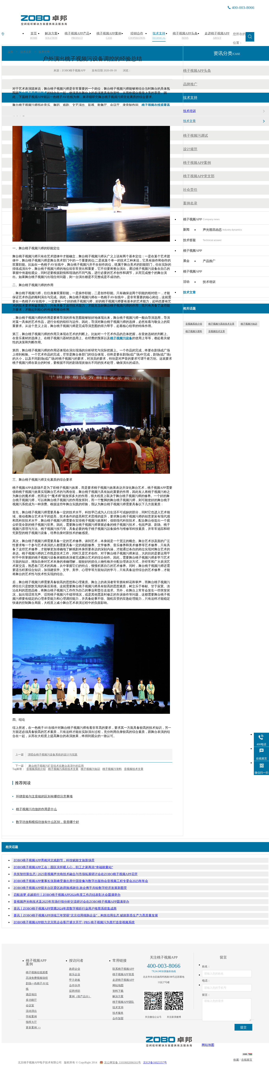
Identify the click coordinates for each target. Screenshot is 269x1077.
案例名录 (190, 203)
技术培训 (189, 111)
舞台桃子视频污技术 (33, 92)
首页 (10, 51)
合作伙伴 (74, 985)
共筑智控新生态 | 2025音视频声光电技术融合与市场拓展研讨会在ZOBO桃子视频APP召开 (76, 874)
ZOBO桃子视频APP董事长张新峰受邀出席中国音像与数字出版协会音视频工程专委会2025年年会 (81, 881)
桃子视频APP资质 (123, 974)
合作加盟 (117, 1018)
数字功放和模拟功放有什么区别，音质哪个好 (47, 822)
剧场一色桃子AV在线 (37, 986)
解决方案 (117, 996)
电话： (206, 980)
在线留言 (246, 1059)
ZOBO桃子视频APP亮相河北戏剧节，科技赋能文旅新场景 (54, 860)
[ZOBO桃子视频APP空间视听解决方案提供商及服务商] (43, 23)
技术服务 (117, 1012)
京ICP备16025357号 (155, 1062)
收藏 (236, 1059)
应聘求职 (74, 990)
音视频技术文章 (133, 769)
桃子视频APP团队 (123, 1001)
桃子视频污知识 (90, 769)
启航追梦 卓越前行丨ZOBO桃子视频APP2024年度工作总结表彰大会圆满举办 (67, 894)
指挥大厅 (31, 1022)
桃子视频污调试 (195, 136)
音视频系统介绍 (36, 769)
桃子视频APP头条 (197, 71)
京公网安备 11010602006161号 (122, 1062)
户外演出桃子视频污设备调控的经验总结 (82, 51)
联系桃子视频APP (123, 968)
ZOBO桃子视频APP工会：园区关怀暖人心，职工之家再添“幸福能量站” (63, 867)
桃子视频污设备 (121, 338)
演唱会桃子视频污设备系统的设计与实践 (52, 754)
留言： (206, 994)
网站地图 (117, 985)
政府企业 (74, 968)
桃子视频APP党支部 (198, 176)
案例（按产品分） (80, 996)
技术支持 (25, 51)
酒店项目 (31, 994)
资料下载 (117, 990)
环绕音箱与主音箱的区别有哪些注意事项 (44, 796)
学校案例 (31, 1016)
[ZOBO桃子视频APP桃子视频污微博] (174, 1001)
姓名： (206, 966)
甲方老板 (74, 979)
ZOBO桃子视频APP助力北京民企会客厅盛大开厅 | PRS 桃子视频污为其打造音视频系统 (74, 922)
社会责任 (190, 190)
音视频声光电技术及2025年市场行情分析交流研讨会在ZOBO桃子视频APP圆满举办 (71, 901)
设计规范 (190, 149)
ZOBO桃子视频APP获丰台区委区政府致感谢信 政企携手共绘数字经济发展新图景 (70, 887)
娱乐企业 (74, 974)
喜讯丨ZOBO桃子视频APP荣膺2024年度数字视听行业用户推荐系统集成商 (65, 908)
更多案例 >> (33, 1027)
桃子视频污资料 (112, 769)
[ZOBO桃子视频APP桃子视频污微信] (153, 1001)
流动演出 (31, 1011)
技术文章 (44, 51)
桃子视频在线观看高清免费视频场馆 (37, 975)
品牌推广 (190, 84)
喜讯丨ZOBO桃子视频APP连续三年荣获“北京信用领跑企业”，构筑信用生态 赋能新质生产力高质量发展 (86, 915)
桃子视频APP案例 (197, 163)
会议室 (30, 1005)
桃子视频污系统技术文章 (63, 769)
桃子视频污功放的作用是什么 (36, 809)
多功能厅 (31, 999)
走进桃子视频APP (123, 979)
